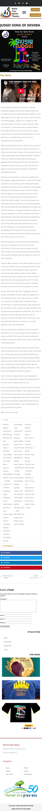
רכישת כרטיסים (7, 642)
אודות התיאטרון (7, 646)
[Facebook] (15, 3)
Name (2, 615)
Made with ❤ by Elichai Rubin (21, 809)
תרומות (5, 638)
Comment (3, 599)
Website (2, 622)
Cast (6, 420)
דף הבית (6, 650)
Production (8, 546)
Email (2, 619)
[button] (24, 12)
